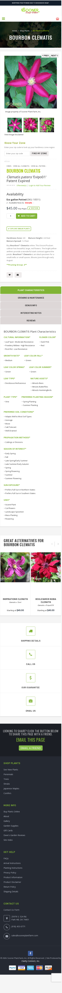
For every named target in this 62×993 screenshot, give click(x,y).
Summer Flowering (13, 478)
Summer (9, 475)
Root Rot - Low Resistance (16, 349)
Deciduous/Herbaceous (15, 383)
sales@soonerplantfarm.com (24, 935)
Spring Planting (29, 401)
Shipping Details (11, 891)
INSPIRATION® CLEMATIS (15, 599)
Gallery (7, 821)
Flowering (9, 518)
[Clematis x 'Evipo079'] (46, 567)
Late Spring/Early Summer (16, 460)
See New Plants (11, 769)
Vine (7, 401)
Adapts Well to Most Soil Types (18, 416)
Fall (6, 457)
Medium (8, 360)
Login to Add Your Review (39, 185)
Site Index (8, 840)
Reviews (31, 320)
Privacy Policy (10, 872)
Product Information (13, 877)
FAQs (6, 858)
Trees (6, 779)
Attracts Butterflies (40, 386)
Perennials (8, 774)
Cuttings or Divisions (14, 442)
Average (9, 420)
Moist (7, 423)
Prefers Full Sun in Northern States (20, 489)
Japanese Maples (11, 788)
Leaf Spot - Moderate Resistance (19, 342)
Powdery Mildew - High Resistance (20, 345)
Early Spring (10, 453)
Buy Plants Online (12, 811)
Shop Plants (25, 31)
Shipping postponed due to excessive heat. (30, 3)
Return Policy (10, 886)
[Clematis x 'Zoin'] (15, 567)
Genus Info (31, 305)
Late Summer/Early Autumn (17, 464)
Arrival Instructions (12, 863)
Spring (8, 467)
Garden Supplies (11, 825)
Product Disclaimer (12, 882)
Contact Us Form (11, 909)
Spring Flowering (12, 471)
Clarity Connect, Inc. (31, 961)
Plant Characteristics (31, 290)
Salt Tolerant (10, 427)
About (6, 816)
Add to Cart (28, 216)
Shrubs (7, 783)
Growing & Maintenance (31, 298)
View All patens (38, 166)
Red (42, 345)
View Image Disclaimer (14, 134)
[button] (3, 19)
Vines (9, 166)
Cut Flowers (10, 508)
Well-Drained (11, 430)
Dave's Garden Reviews (14, 835)
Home (14, 31)
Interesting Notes (31, 313)
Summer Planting (30, 405)
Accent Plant (10, 504)
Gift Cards (8, 830)
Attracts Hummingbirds (42, 390)
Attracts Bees (37, 383)
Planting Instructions (13, 867)
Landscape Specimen (14, 511)
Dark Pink (45, 342)
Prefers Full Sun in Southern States (20, 493)
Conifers (7, 793)
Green (28, 360)
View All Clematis (21, 166)
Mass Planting (11, 515)
